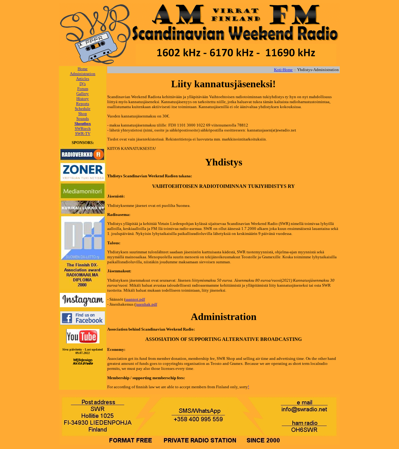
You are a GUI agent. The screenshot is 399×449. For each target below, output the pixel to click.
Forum (82, 88)
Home (83, 68)
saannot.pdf (135, 299)
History (82, 98)
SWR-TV (82, 133)
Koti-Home (283, 69)
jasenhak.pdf (146, 304)
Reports (82, 103)
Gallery (82, 93)
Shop (82, 113)
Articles (82, 78)
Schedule (82, 108)
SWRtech (83, 128)
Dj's (82, 83)
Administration (82, 73)
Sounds (82, 118)
